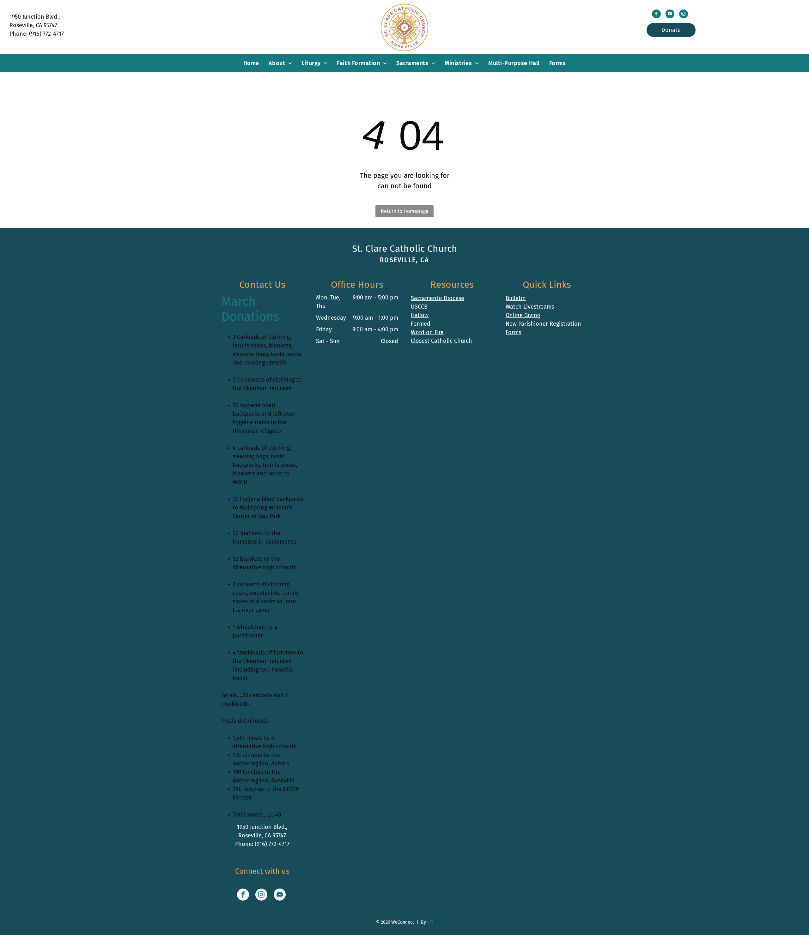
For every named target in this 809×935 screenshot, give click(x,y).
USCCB (419, 306)
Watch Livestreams (530, 306)
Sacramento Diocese (437, 298)
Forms (513, 332)
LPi (430, 922)
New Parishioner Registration (543, 323)
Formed (420, 323)
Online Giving (523, 315)
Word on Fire (427, 332)
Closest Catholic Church (441, 340)
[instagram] (683, 14)
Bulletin (516, 298)
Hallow (420, 315)
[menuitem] (251, 63)
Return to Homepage (405, 211)
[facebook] (656, 14)
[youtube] (670, 14)
